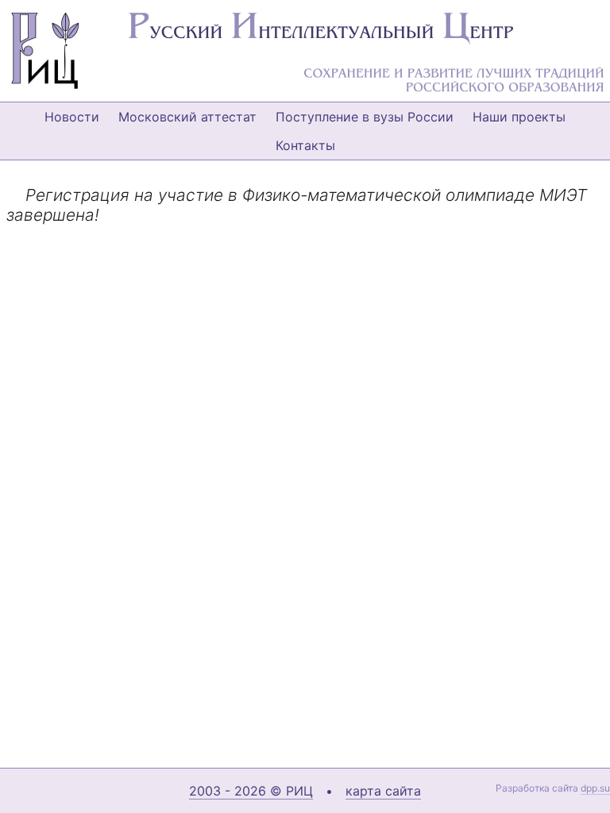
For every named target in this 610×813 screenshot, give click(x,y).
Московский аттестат (187, 117)
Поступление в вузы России (365, 117)
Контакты (305, 145)
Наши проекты (519, 117)
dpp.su (595, 788)
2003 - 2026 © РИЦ (251, 791)
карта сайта (383, 791)
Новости (71, 117)
